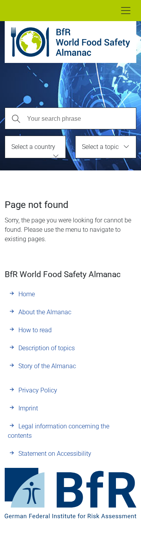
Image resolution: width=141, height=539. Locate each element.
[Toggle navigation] (125, 10)
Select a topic (100, 146)
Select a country (33, 146)
